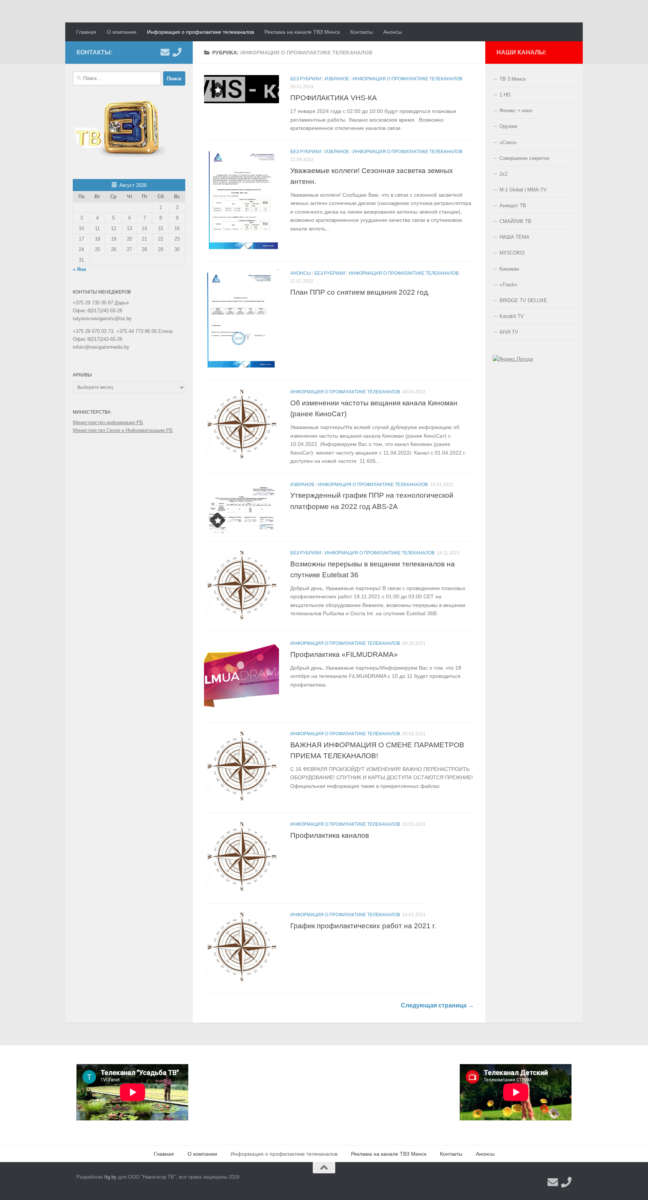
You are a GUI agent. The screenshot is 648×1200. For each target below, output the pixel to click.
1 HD (505, 95)
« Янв (79, 269)
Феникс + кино (516, 110)
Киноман (509, 269)
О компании (121, 32)
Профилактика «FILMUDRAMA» (344, 654)
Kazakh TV (512, 316)
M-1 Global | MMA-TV (523, 190)
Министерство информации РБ (108, 422)
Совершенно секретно (524, 158)
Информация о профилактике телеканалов (200, 32)
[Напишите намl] (165, 52)
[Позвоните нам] (177, 52)
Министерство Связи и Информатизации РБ (123, 430)
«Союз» (508, 142)
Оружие (508, 126)
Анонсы (392, 32)
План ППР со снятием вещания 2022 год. (360, 292)
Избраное (337, 78)
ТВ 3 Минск (513, 79)
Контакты (361, 32)
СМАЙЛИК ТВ (515, 221)
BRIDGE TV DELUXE (523, 300)
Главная (86, 32)
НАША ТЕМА (515, 237)
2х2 (503, 174)
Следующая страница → (437, 1005)
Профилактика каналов (329, 835)
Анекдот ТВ (513, 205)
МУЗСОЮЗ (512, 253)
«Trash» (508, 285)
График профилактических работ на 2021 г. (363, 925)
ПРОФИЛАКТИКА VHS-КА (333, 97)
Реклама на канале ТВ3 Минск (302, 32)
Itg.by (110, 1177)
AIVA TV (509, 332)
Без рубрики (305, 78)
